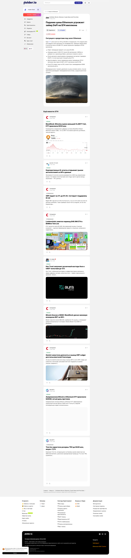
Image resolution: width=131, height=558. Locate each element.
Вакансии (24, 513)
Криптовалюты (31, 25)
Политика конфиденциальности (32, 548)
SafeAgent (96, 543)
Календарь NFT (31, 31)
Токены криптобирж (64, 506)
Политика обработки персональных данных (35, 551)
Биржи (28, 22)
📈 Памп (42, 503)
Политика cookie (97, 513)
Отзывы (24, 520)
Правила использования (30, 549)
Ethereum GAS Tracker (99, 546)
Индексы (29, 28)
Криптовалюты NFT (64, 519)
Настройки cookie (98, 516)
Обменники (30, 44)
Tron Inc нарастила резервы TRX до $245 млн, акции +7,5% (65, 448)
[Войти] (89, 2)
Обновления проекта (28, 523)
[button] (67, 89)
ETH (50, 41)
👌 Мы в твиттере (27, 508)
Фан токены (62, 526)
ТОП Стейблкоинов (64, 521)
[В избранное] (47, 156)
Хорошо (15, 553)
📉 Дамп (42, 506)
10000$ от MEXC (31, 14)
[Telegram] (102, 534)
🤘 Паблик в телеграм (28, 503)
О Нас (23, 511)
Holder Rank (31, 9)
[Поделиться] (49, 156)
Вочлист (29, 37)
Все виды (61, 503)
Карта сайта (25, 518)
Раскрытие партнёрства (100, 508)
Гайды (28, 34)
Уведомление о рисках (99, 511)
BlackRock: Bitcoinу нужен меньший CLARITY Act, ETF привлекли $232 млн (66, 125)
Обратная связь (26, 516)
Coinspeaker (53, 116)
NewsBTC (52, 389)
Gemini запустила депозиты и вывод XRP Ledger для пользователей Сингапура (66, 356)
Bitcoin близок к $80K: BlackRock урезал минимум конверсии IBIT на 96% (66, 316)
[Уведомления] (85, 2)
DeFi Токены (62, 517)
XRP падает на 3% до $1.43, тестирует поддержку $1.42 (66, 197)
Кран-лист (30, 41)
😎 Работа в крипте (27, 506)
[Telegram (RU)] (105, 534)
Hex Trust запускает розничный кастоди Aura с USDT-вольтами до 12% (65, 267)
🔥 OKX (77, 503)
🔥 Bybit (77, 506)
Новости (51, 490)
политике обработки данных (17, 549)
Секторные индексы (99, 506)
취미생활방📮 (53, 259)
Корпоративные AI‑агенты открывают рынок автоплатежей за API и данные (64, 171)
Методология (97, 503)
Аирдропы (30, 19)
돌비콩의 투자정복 (54, 163)
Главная (45, 490)
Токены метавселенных (65, 524)
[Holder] (28, 534)
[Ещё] (86, 30)
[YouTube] (100, 534)
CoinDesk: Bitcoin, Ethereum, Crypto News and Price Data (64, 17)
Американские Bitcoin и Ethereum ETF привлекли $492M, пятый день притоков (66, 398)
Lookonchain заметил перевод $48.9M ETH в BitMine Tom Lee (64, 223)
